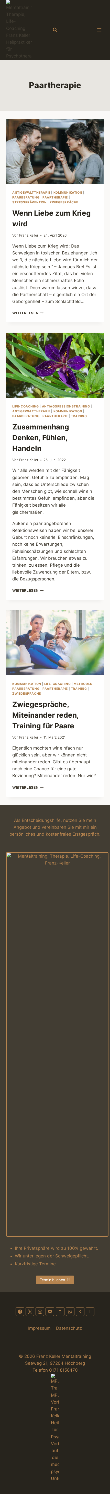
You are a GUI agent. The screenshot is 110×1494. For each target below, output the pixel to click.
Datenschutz (69, 1328)
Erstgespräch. (86, 834)
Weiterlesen (28, 313)
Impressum (39, 1328)
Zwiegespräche (64, 202)
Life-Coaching (25, 406)
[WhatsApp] (70, 1311)
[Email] (50, 1311)
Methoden (83, 684)
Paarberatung (25, 197)
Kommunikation (67, 192)
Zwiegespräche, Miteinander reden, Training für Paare (45, 715)
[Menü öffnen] (99, 30)
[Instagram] (40, 1311)
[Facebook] (20, 1311)
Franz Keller (28, 235)
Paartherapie (55, 197)
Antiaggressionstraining (66, 406)
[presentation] (55, 151)
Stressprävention (29, 202)
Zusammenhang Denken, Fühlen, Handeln (40, 438)
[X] (30, 1311)
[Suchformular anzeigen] (55, 29)
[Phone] (60, 1311)
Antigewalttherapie (31, 192)
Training (79, 416)
